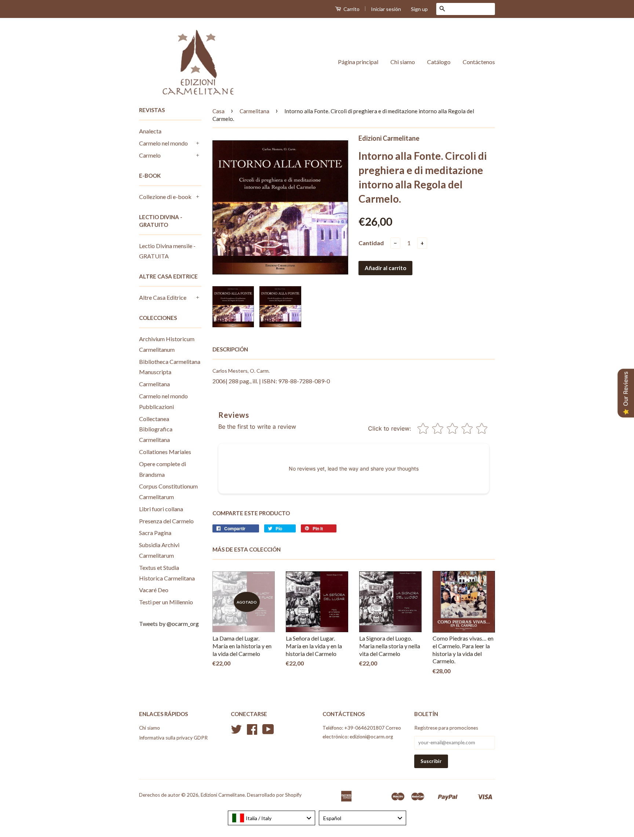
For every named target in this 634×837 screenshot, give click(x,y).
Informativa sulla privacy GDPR (173, 738)
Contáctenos (479, 61)
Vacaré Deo (153, 589)
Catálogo (439, 61)
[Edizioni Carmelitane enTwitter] (236, 732)
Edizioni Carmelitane (223, 795)
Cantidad (371, 242)
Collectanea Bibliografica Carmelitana (155, 429)
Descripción (230, 349)
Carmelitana (154, 383)
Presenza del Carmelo (166, 520)
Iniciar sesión (386, 9)
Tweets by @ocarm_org (169, 623)
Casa (218, 111)
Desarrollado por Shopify (274, 795)
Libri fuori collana (161, 508)
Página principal (358, 61)
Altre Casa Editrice (162, 297)
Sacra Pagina (155, 532)
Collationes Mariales (165, 451)
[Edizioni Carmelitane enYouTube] (268, 732)
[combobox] (271, 818)
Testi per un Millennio (166, 601)
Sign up (419, 9)
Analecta (150, 131)
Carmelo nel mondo (163, 143)
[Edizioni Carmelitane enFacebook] (252, 732)
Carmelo (150, 155)
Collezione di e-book (165, 196)
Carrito (351, 9)
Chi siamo (402, 61)
